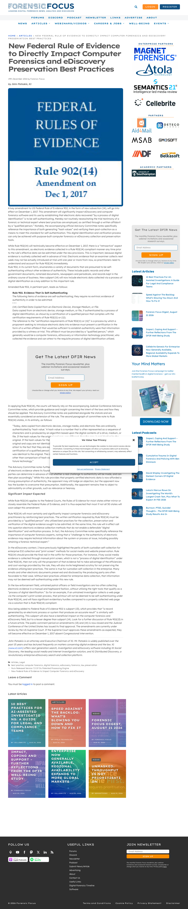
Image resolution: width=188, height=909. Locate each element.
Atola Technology (63, 739)
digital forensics (51, 665)
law (82, 665)
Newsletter (96, 17)
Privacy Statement (102, 469)
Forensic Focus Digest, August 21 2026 (107, 724)
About (151, 17)
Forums (37, 17)
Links (115, 17)
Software (73, 889)
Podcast (74, 17)
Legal (22, 662)
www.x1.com (15, 647)
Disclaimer (173, 903)
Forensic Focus (103, 739)
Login (150, 6)
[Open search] (136, 7)
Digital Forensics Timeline (81, 885)
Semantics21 (101, 793)
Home (12, 36)
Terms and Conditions (97, 903)
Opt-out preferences (85, 469)
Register (170, 6)
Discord (55, 17)
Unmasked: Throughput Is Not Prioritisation (106, 773)
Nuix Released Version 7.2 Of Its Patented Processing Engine (40, 668)
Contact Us (74, 878)
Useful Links (75, 881)
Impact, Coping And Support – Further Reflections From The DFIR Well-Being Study (26, 765)
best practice (17, 665)
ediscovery (65, 665)
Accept (94, 462)
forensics (75, 665)
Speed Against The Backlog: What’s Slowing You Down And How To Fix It (67, 718)
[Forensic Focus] (41, 11)
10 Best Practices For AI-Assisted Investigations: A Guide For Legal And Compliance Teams (26, 717)
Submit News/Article (79, 866)
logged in (27, 684)
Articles (25, 36)
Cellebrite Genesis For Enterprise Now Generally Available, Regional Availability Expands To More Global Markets (65, 762)
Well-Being (139, 23)
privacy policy (65, 393)
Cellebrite (20, 742)
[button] (133, 440)
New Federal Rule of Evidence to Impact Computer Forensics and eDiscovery (47, 671)
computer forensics (34, 665)
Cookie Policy (124, 903)
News (22, 23)
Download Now (156, 422)
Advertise (133, 17)
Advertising (74, 870)
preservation (91, 665)
